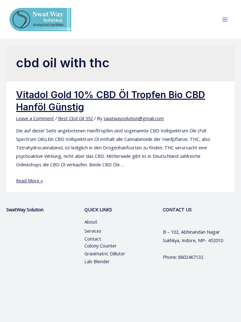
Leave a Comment (35, 118)
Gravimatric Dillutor (104, 253)
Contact (93, 239)
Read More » (29, 180)
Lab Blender (97, 261)
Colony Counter (100, 245)
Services (92, 231)
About (96, 222)
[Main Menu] (225, 19)
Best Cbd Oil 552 (75, 118)
